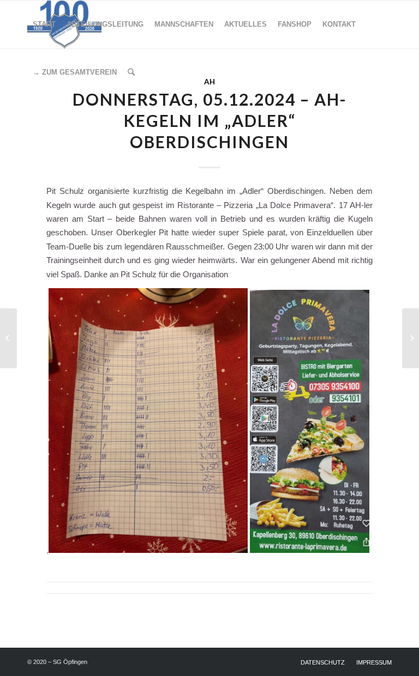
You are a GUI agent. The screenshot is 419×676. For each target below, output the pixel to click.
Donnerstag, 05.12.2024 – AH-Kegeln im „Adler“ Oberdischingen (210, 120)
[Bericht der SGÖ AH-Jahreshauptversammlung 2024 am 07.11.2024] (8, 338)
